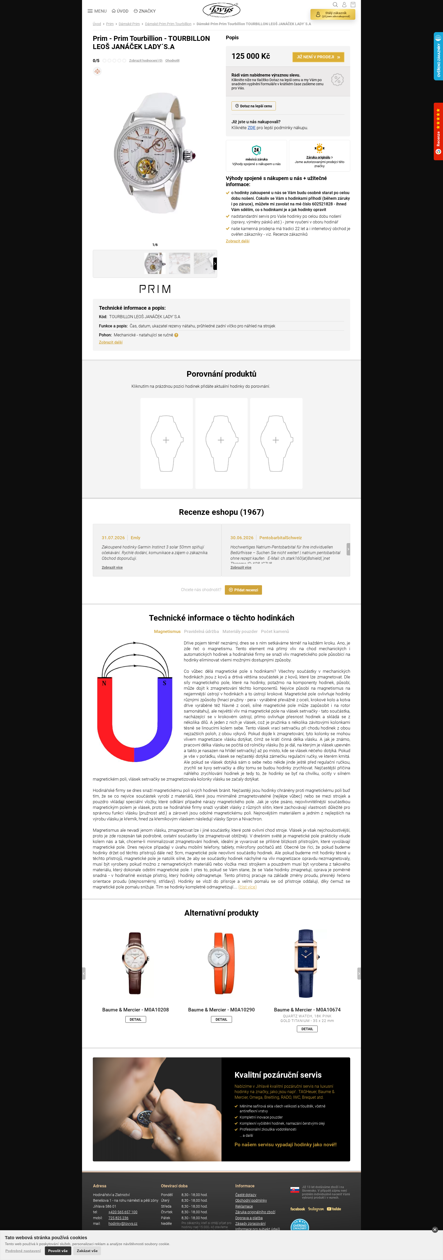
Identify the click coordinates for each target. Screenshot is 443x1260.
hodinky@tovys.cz (122, 1223)
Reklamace (244, 1206)
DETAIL (136, 1019)
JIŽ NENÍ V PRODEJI (315, 57)
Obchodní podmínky (251, 1200)
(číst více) (247, 886)
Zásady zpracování (250, 1223)
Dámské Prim (129, 24)
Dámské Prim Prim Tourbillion (168, 24)
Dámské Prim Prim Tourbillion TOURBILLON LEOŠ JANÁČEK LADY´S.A (254, 24)
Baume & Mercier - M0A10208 (135, 1010)
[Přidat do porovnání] (97, 71)
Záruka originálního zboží (255, 1212)
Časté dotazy (245, 1195)
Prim (110, 24)
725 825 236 (118, 1218)
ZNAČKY (147, 11)
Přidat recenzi (246, 590)
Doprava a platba (249, 1218)
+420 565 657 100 (122, 1212)
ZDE (252, 127)
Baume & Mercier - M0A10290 (221, 1010)
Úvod (97, 24)
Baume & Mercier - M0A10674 (307, 1010)
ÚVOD (122, 11)
